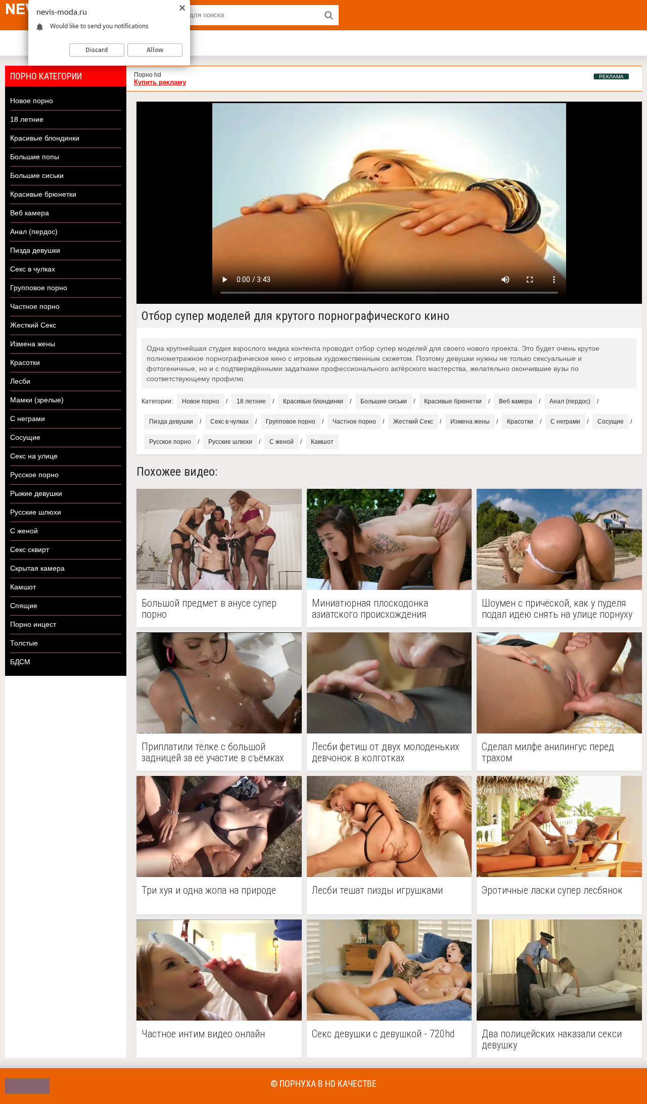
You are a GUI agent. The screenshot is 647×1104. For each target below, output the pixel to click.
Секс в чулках (32, 269)
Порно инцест (33, 624)
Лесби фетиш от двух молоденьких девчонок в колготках (385, 752)
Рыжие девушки (36, 493)
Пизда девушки (35, 250)
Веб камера (29, 213)
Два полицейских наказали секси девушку (552, 1039)
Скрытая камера (37, 568)
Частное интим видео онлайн (203, 1034)
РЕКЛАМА (611, 76)
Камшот (23, 587)
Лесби (20, 381)
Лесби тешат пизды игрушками (377, 890)
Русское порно (34, 475)
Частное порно (35, 306)
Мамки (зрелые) (37, 400)
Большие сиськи (37, 175)
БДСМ (20, 662)
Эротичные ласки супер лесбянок (552, 890)
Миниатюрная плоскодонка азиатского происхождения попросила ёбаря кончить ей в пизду (389, 608)
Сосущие (25, 437)
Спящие (23, 606)
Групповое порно (38, 288)
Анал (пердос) (34, 231)
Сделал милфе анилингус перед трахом (548, 752)
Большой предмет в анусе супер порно (209, 608)
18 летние (26, 119)
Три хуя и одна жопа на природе (209, 890)
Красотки (25, 362)
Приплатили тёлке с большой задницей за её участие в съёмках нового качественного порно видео (216, 752)
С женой (24, 531)
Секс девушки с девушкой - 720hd (383, 1034)
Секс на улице (34, 456)
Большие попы (34, 157)
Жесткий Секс (33, 325)
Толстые (24, 643)
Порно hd (147, 74)
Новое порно (31, 101)
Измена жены (32, 344)
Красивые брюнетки (43, 194)
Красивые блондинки (44, 138)
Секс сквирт (29, 549)
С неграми (27, 419)
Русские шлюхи (35, 512)
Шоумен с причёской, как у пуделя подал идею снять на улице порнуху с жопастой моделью (557, 608)
